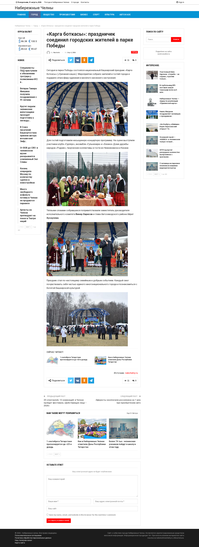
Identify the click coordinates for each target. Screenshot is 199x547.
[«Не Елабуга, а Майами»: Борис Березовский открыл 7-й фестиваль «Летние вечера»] (152, 127)
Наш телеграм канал (23, 540)
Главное (21, 14)
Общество (48, 14)
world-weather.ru (164, 54)
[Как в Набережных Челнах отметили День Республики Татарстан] (100, 360)
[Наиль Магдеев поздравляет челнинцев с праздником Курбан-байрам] (152, 114)
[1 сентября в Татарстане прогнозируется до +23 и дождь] (52, 360)
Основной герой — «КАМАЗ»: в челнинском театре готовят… (170, 139)
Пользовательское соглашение (28, 535)
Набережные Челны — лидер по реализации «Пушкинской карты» (169, 101)
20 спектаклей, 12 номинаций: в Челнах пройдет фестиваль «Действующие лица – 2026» (65, 403)
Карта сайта (20, 543)
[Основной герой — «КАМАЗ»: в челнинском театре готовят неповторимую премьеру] (152, 140)
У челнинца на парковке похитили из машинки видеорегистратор (170, 165)
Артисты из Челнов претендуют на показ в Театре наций (28, 216)
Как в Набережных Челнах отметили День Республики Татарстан (120, 359)
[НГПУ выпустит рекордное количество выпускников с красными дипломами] (152, 153)
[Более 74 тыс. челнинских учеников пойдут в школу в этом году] (123, 429)
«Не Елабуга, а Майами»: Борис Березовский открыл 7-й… (170, 126)
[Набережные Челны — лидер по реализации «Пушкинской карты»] (152, 102)
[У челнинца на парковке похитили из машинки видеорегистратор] (152, 166)
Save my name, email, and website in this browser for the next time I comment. (82, 515)
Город (34, 14)
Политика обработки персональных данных (33, 538)
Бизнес (84, 14)
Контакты (85, 2)
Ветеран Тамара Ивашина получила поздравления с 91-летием (28, 94)
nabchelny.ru (131, 373)
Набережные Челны (34, 7)
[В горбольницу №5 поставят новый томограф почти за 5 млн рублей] (152, 88)
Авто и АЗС (125, 14)
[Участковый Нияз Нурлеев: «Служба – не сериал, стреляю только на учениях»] (152, 75)
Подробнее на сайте (164, 51)
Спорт (96, 14)
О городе (75, 2)
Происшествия (67, 14)
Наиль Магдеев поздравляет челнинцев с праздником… (170, 114)
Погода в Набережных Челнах (56, 2)
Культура (109, 14)
